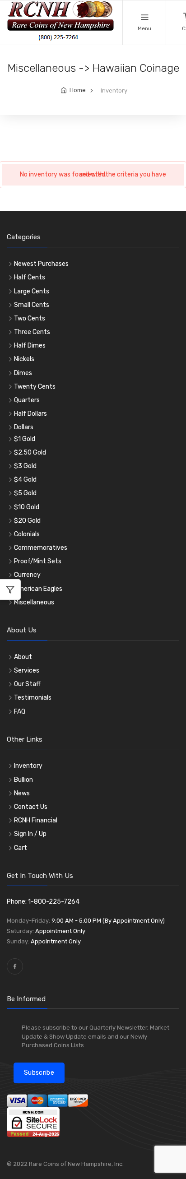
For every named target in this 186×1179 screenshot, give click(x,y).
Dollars (23, 427)
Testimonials (32, 697)
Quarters (27, 400)
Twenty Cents (35, 386)
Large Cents (31, 291)
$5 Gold (25, 493)
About (23, 657)
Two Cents (29, 318)
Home (78, 90)
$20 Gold (27, 521)
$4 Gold (25, 479)
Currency (27, 575)
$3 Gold (25, 466)
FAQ (19, 711)
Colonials (27, 534)
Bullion (23, 780)
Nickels (24, 359)
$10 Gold (26, 507)
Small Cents (31, 305)
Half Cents (29, 277)
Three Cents (32, 332)
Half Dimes (30, 345)
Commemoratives (40, 548)
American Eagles (38, 589)
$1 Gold (24, 439)
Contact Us (30, 807)
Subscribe (39, 1073)
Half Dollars (30, 414)
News (22, 793)
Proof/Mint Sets (37, 561)
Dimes (23, 373)
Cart (20, 848)
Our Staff (27, 684)
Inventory (28, 766)
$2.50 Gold (30, 452)
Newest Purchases (41, 264)
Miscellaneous (34, 602)
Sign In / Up (30, 834)
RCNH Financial (35, 820)
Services (26, 670)
